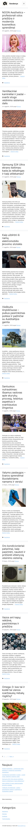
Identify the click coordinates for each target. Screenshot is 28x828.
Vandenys (13, 4)
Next (11, 756)
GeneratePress (21, 825)
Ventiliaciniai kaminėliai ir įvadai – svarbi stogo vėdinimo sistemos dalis (14, 97)
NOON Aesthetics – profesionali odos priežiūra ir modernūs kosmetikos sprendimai (13, 20)
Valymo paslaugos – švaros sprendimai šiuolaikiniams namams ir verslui (13, 477)
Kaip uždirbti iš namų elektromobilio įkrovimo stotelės (12, 239)
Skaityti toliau (14, 151)
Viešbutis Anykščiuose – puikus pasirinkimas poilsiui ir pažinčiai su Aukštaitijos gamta (13, 314)
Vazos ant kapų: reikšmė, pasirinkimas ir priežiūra (11, 622)
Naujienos (7, 82)
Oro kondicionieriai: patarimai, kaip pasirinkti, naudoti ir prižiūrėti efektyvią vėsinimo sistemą (13, 551)
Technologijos (6, 819)
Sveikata (4, 816)
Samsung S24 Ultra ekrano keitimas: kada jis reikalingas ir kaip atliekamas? (13, 169)
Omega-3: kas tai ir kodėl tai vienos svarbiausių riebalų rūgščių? (13, 691)
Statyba (4, 814)
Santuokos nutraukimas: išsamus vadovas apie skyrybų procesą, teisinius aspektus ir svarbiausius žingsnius (12, 397)
